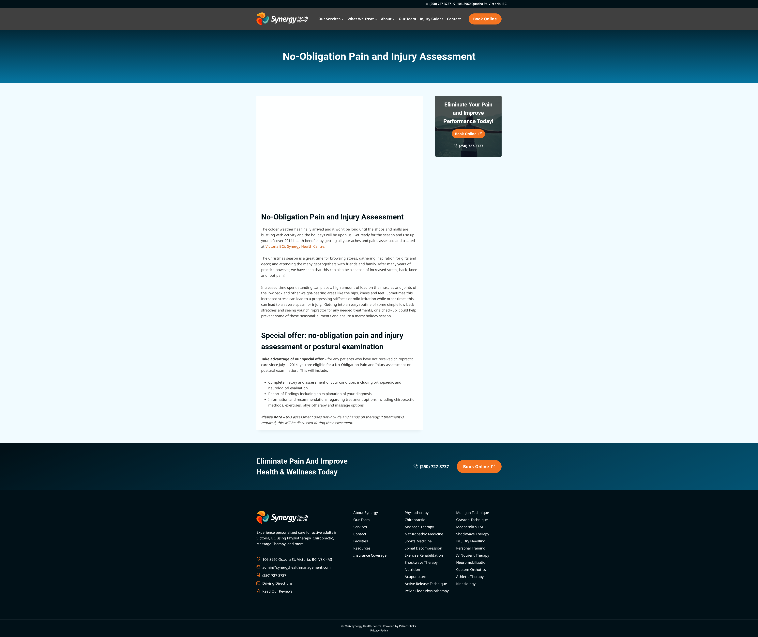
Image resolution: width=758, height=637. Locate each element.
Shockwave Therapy (421, 562)
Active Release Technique (426, 583)
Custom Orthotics (471, 569)
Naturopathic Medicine (424, 534)
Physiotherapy (417, 512)
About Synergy (365, 512)
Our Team (407, 18)
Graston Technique (472, 519)
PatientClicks (407, 626)
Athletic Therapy (470, 576)
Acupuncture (415, 576)
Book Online (485, 19)
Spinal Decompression (423, 548)
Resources (362, 548)
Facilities (360, 541)
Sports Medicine (418, 541)
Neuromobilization (472, 562)
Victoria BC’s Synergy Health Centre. (295, 246)
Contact (454, 18)
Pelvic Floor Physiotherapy (427, 590)
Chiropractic (415, 519)
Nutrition (412, 569)
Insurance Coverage (370, 555)
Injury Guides (431, 18)
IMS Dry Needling (470, 541)
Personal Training (470, 548)
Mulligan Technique (472, 512)
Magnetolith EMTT (471, 526)
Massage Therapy (419, 526)
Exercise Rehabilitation (424, 555)
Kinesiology (466, 583)
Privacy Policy (379, 630)
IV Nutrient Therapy (472, 555)
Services (360, 526)
